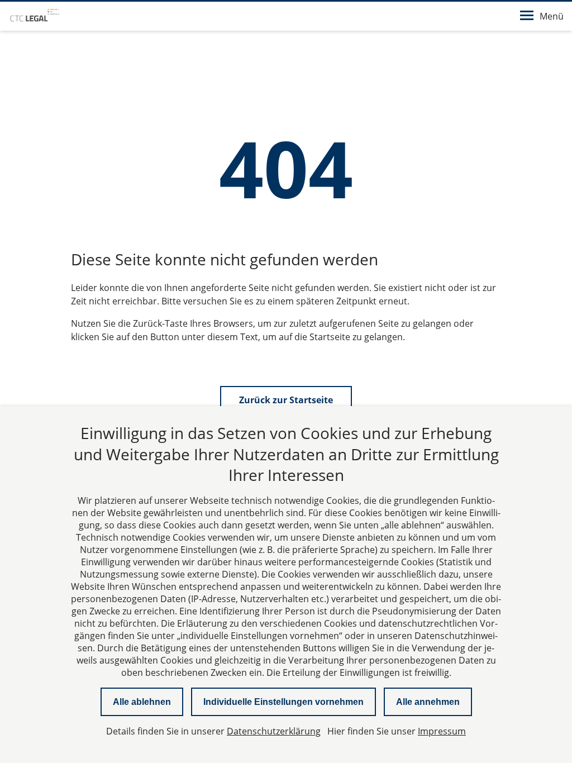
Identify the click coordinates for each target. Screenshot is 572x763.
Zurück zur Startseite (286, 400)
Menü (552, 16)
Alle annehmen (428, 702)
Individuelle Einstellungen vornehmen (283, 702)
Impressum (442, 731)
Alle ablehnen (142, 702)
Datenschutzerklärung (274, 731)
